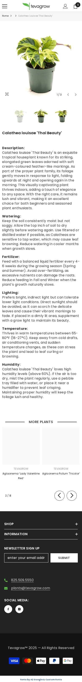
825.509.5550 (22, 580)
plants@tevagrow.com (30, 588)
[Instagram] (19, 609)
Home (5, 15)
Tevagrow (21, 468)
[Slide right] (72, 496)
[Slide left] (59, 496)
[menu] (4, 6)
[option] (41, 60)
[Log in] (65, 6)
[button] (68, 94)
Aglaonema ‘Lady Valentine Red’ (21, 476)
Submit (64, 558)
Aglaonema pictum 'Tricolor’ (61, 473)
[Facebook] (8, 609)
